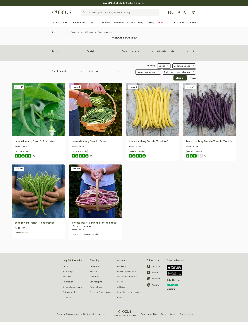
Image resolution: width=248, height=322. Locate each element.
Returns (93, 271)
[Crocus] (61, 12)
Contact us (67, 297)
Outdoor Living (135, 22)
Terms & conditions (149, 314)
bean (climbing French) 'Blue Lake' (34, 141)
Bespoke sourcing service (129, 292)
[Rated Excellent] (173, 284)
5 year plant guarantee (73, 287)
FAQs (65, 266)
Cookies (173, 314)
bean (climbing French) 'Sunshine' (148, 141)
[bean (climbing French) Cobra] (95, 109)
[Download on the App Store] (173, 267)
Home (54, 32)
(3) (34, 156)
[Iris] (170, 12)
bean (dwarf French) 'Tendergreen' (35, 222)
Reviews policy (186, 314)
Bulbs (66, 22)
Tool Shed (104, 22)
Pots (93, 22)
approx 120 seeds (194, 151)
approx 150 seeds (23, 233)
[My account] (179, 12)
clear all (180, 77)
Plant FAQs (68, 271)
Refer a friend (96, 287)
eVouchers (95, 276)
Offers (161, 22)
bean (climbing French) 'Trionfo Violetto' (209, 141)
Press (120, 281)
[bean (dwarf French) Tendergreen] (38, 191)
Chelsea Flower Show (127, 271)
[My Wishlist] (186, 12)
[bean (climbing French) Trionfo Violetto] (210, 109)
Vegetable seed (87, 32)
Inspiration (179, 22)
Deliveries (94, 266)
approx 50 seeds (80, 151)
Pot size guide (69, 292)
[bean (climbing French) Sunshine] (152, 109)
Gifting (150, 22)
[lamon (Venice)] (95, 191)
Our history (122, 266)
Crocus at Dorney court (100, 292)
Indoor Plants (79, 22)
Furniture (119, 22)
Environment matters (127, 276)
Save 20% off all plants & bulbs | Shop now (124, 3)
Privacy (164, 314)
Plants (55, 22)
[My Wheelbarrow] (194, 12)
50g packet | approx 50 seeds (85, 234)
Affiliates (121, 287)
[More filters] (193, 51)
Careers (121, 297)
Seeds (73, 32)
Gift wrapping (96, 281)
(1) (148, 156)
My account (68, 281)
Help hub (67, 276)
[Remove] (167, 65)
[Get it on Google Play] (173, 273)
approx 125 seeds (23, 151)
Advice (192, 22)
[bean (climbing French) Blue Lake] (38, 109)
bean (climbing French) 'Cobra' (89, 141)
